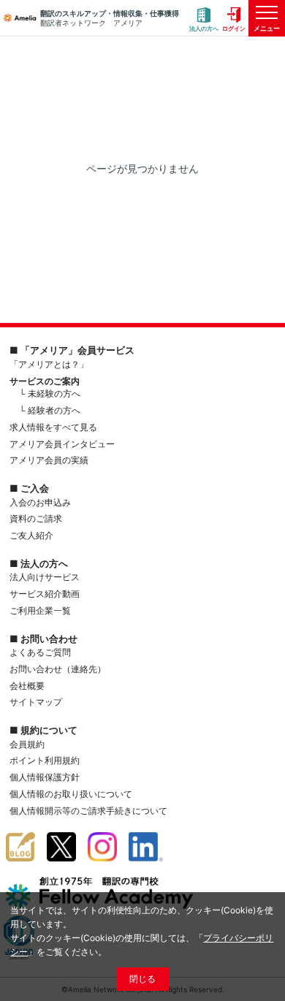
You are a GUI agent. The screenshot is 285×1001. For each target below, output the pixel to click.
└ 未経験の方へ (49, 393)
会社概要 (27, 685)
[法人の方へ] (204, 18)
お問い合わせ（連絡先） (58, 668)
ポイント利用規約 (45, 760)
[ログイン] (234, 18)
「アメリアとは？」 (49, 364)
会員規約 (27, 744)
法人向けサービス (45, 576)
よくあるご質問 (40, 652)
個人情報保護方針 (45, 777)
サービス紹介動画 (45, 593)
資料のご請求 (36, 518)
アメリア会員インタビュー (62, 443)
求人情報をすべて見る (53, 427)
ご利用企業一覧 (40, 610)
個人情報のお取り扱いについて (71, 793)
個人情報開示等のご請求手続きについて (88, 810)
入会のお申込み (40, 502)
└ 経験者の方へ (49, 410)
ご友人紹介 (31, 535)
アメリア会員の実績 (49, 459)
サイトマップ (36, 701)
